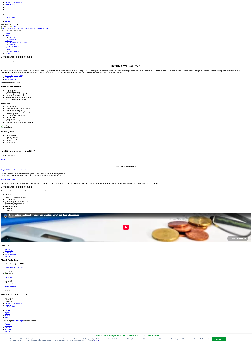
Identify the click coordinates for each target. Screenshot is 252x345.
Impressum (12, 37)
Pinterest (7, 310)
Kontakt (8, 53)
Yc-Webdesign (18, 321)
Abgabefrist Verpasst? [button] (8, 179)
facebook (7, 312)
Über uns (7, 35)
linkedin (7, 314)
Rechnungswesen (14, 46)
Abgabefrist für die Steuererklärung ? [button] (13, 170)
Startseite (7, 34)
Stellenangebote (14, 51)
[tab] (126, 170)
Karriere (7, 49)
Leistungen (8, 41)
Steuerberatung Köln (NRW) (18, 42)
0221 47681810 (10, 4)
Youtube (7, 315)
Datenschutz (12, 39)
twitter (7, 317)
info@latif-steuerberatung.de (13, 2)
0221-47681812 (10, 18)
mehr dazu (96, 340)
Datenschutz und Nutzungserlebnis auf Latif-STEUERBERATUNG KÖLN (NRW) (126, 336)
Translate (15, 26)
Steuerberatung (9, 251)
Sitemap (7, 327)
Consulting (12, 44)
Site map (7, 21)
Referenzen (9, 48)
